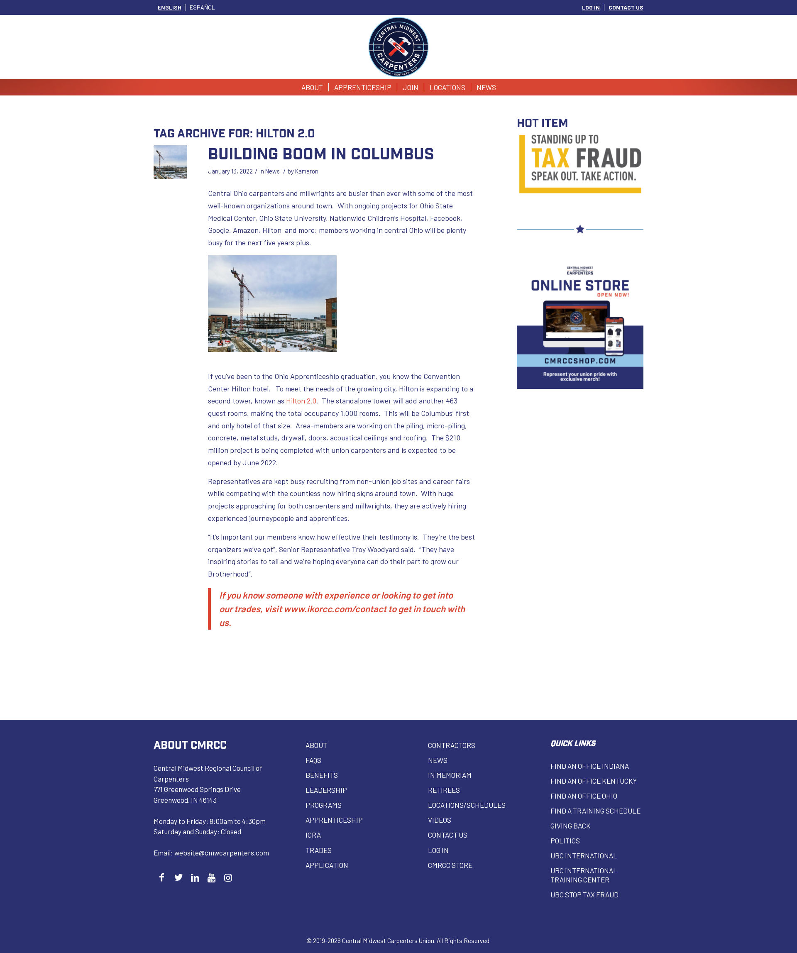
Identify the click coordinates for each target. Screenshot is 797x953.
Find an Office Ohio (583, 796)
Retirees (444, 790)
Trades (319, 850)
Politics (565, 840)
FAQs (313, 760)
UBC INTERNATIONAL (583, 855)
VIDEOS (439, 820)
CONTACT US (626, 7)
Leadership (326, 790)
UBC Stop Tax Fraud (584, 894)
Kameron (306, 171)
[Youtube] (211, 877)
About (316, 745)
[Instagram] (228, 877)
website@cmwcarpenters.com (221, 852)
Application (327, 865)
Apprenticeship (334, 820)
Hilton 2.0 (301, 400)
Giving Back (570, 825)
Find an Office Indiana (589, 766)
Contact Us (447, 835)
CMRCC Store (450, 865)
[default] (170, 162)
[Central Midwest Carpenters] (399, 47)
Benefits (322, 775)
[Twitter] (178, 877)
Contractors (451, 745)
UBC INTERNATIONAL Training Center (583, 875)
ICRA (313, 835)
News (272, 171)
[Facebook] (162, 877)
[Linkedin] (195, 877)
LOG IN (591, 7)
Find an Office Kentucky (593, 781)
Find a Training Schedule (595, 810)
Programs (324, 805)
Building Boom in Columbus (321, 153)
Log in (438, 850)
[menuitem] (591, 7)
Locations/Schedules (467, 805)
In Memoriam (450, 775)
